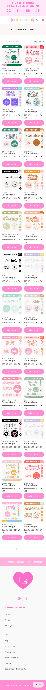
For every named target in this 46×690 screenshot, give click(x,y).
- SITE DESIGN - (22, 685)
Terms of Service (12, 657)
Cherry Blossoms (9, 400)
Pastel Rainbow (30, 276)
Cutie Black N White (10, 441)
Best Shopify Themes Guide (17, 669)
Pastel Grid (13, 685)
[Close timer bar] (44, 2)
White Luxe (6, 276)
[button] (3, 20)
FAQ (6, 641)
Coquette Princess (31, 68)
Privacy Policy (10, 652)
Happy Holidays (8, 151)
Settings (8, 625)
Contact (8, 663)
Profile (7, 620)
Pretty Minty (7, 317)
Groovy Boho (7, 483)
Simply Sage (29, 400)
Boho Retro (28, 524)
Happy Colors (7, 524)
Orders (8, 614)
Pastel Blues (29, 110)
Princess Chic (29, 317)
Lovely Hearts (29, 358)
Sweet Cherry (29, 483)
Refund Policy (10, 646)
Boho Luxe (28, 151)
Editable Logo (8, 70)
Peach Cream (29, 234)
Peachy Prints (7, 358)
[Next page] (29, 549)
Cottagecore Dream (10, 234)
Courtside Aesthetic (10, 68)
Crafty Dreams (8, 110)
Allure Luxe (6, 193)
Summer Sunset (30, 193)
